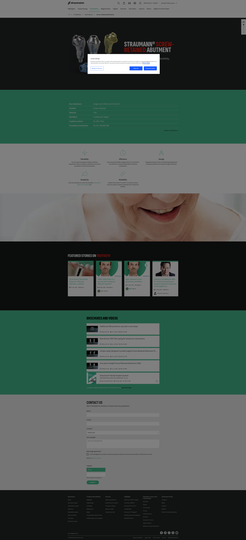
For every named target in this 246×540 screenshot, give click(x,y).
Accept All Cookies (150, 68)
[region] (124, 64)
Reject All (136, 68)
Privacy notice (146, 63)
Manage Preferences (97, 68)
